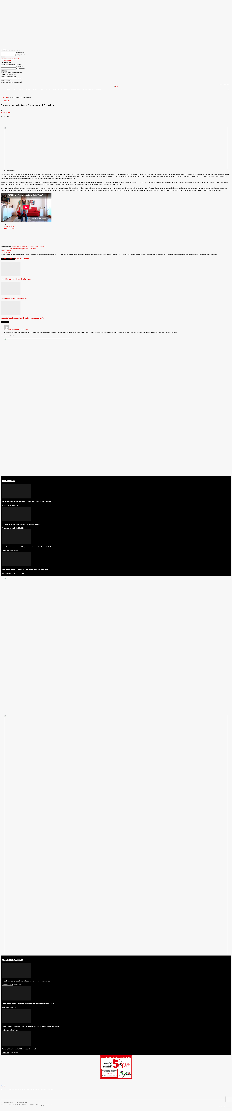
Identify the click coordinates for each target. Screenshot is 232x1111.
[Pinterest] (32, 122)
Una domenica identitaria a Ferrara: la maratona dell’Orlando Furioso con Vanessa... (32, 1026)
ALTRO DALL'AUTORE (22, 259)
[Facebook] (19, 122)
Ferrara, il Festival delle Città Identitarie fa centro (19, 1049)
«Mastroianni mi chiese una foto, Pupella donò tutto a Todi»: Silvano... (27, 502)
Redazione (5, 551)
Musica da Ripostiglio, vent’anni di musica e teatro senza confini (22, 318)
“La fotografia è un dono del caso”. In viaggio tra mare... (21, 524)
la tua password (20, 55)
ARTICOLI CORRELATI (8, 259)
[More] (45, 122)
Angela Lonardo (6, 112)
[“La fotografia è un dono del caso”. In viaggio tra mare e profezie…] (16, 520)
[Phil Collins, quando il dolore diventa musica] (10, 275)
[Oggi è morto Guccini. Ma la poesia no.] (10, 295)
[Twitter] (26, 122)
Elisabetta (12, 329)
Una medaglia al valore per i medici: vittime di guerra (28, 247)
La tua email (19, 66)
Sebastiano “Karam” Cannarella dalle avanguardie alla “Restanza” (25, 570)
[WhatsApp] (39, 122)
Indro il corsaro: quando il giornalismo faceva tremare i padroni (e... (26, 981)
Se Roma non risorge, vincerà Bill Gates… (23, 249)
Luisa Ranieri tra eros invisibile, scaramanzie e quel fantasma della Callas (28, 547)
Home (2, 97)
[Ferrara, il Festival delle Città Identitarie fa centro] (16, 1045)
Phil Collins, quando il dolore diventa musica (16, 279)
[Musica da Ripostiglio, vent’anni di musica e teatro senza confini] (10, 314)
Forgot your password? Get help (10, 59)
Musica (6, 97)
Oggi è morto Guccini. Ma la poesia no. (14, 299)
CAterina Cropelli (9, 228)
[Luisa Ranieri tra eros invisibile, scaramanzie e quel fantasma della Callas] (16, 543)
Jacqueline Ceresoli (8, 528)
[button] (228, 89)
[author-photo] (6, 250)
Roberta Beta (6, 505)
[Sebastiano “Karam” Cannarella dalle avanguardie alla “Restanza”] (16, 566)
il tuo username (20, 53)
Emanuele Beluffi (7, 985)
